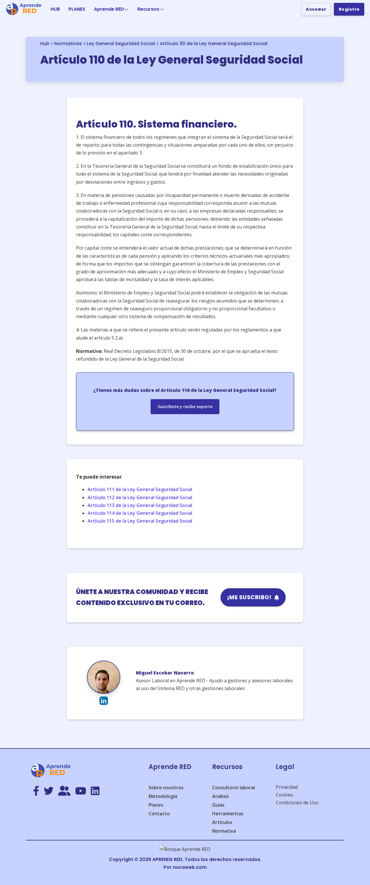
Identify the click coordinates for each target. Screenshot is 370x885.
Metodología (163, 796)
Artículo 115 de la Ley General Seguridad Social (140, 521)
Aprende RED (109, 9)
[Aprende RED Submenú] (126, 9)
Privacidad (287, 787)
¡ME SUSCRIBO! (249, 597)
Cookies (284, 795)
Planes (156, 805)
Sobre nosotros (166, 787)
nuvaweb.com (190, 867)
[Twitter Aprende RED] (48, 791)
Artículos (222, 822)
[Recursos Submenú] (162, 9)
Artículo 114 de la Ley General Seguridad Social (140, 513)
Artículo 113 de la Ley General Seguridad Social (140, 505)
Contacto (159, 813)
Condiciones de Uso (297, 802)
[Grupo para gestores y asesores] (64, 791)
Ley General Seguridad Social (121, 43)
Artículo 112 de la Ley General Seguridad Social (140, 497)
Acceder (316, 9)
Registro (349, 9)
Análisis (220, 796)
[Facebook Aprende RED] (36, 791)
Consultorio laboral (233, 787)
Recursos (148, 9)
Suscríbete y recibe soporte (185, 406)
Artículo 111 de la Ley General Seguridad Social (140, 489)
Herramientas (227, 813)
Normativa (224, 831)
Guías (218, 805)
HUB (55, 9)
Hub (44, 43)
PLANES (77, 9)
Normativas (68, 43)
